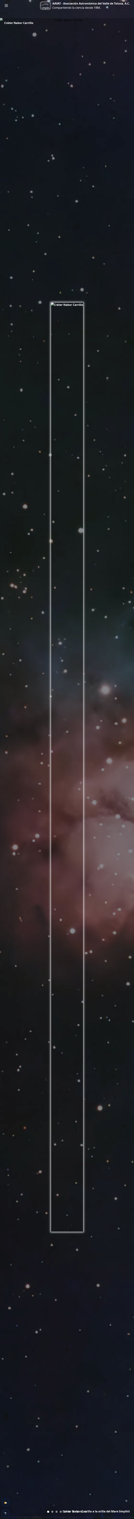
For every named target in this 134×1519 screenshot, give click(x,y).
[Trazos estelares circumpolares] (61, 1512)
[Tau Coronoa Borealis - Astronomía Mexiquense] (82, 1512)
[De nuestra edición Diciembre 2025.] (86, 1512)
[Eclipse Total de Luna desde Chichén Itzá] (65, 1512)
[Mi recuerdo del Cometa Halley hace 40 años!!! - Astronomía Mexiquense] (69, 1512)
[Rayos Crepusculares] (52, 1512)
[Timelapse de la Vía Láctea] (56, 1512)
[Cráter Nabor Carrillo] (48, 1512)
